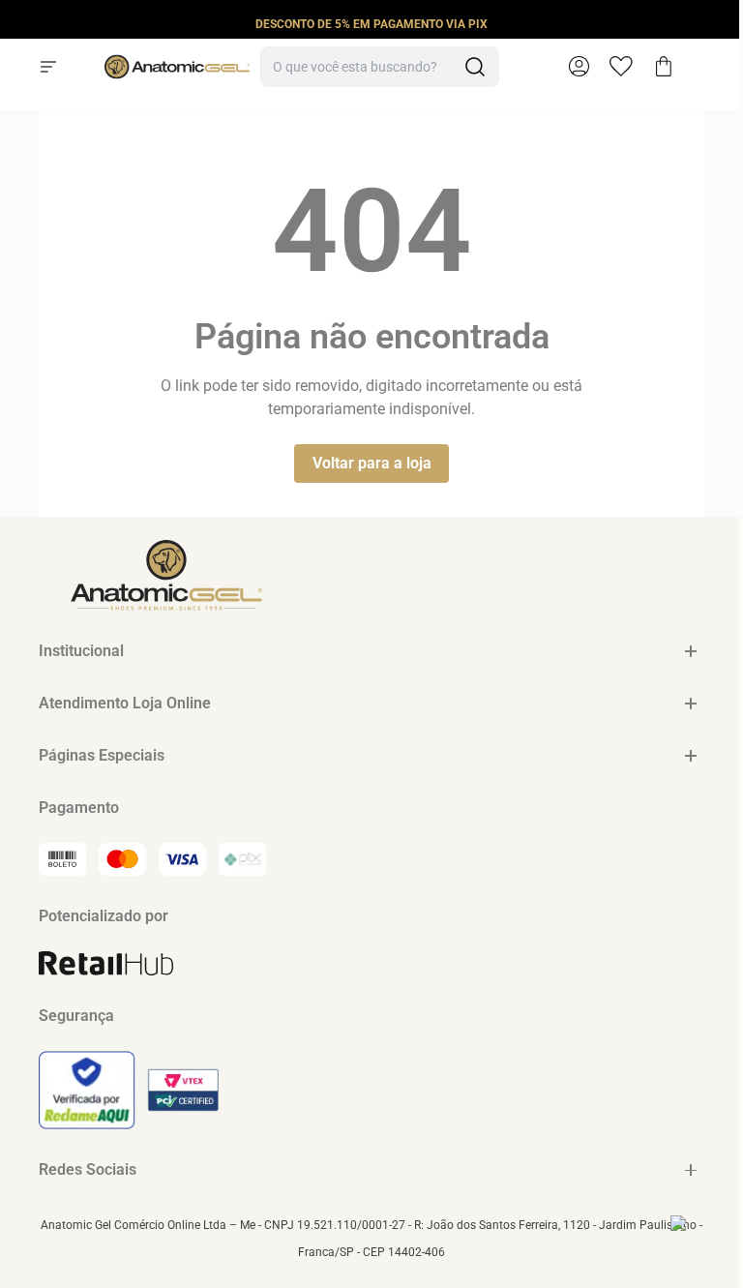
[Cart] (663, 66)
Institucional (81, 651)
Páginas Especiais (101, 755)
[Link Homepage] (177, 66)
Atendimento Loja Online (125, 703)
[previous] (20, 23)
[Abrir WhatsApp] (694, 1239)
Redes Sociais (87, 1169)
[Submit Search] (475, 66)
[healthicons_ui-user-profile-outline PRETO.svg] (578, 66)
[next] (723, 23)
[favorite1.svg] (630, 66)
